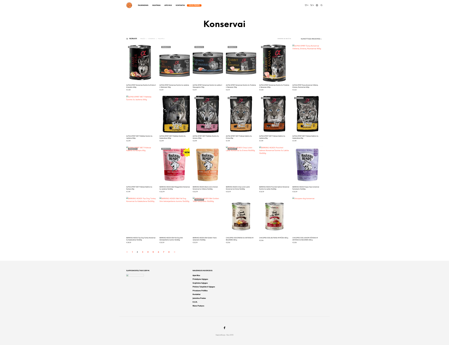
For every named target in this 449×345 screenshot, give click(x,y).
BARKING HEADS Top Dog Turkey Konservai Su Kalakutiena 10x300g (140, 239)
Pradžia (142, 38)
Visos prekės (194, 5)
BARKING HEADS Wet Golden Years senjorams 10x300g (205, 239)
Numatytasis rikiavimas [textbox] (310, 39)
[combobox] (307, 39)
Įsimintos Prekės (199, 298)
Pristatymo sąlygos (200, 279)
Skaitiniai (156, 5)
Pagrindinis (143, 5)
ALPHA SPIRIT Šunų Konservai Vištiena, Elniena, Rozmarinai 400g (305, 86)
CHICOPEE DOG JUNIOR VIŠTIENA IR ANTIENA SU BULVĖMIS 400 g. (305, 239)
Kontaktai (180, 5)
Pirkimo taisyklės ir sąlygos (204, 287)
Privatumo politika (200, 290)
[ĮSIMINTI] (141, 78)
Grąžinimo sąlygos (200, 283)
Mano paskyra (198, 306)
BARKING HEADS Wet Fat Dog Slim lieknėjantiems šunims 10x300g (171, 239)
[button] (306, 5)
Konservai (151, 38)
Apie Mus (168, 5)
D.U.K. (195, 302)
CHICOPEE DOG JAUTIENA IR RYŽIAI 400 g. (273, 238)
